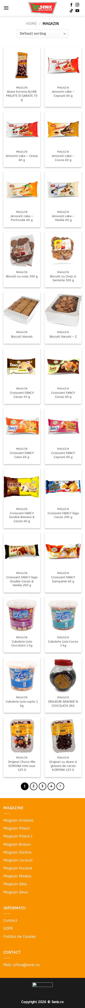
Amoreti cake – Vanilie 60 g (63, 218)
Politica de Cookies (19, 936)
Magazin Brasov (17, 844)
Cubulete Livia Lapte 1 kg (22, 704)
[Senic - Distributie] (42, 8)
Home (31, 24)
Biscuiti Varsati (21, 336)
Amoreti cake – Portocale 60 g (22, 218)
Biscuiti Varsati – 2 (63, 336)
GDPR (8, 928)
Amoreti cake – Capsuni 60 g (63, 94)
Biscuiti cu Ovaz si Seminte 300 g (63, 278)
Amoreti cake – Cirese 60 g (22, 158)
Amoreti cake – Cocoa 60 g (63, 158)
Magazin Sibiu (15, 884)
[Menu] (6, 7)
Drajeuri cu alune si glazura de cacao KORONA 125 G (63, 766)
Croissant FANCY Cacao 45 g (22, 395)
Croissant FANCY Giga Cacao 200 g (63, 515)
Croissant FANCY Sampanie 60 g (63, 579)
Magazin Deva (15, 892)
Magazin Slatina (17, 852)
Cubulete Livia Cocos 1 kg (63, 644)
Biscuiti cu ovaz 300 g (22, 276)
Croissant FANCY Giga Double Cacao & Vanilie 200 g (21, 581)
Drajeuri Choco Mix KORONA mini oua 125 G (21, 766)
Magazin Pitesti (16, 828)
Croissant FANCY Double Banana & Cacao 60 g (21, 517)
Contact (10, 920)
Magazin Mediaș (17, 876)
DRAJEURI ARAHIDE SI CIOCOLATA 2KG (63, 704)
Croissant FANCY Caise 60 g (22, 455)
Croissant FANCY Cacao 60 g (63, 395)
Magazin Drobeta (18, 820)
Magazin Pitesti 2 (18, 836)
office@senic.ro (26, 965)
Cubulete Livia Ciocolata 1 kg (21, 644)
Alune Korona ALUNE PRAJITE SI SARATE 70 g (21, 95)
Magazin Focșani (17, 868)
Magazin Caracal (18, 860)
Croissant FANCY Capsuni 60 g (63, 455)
